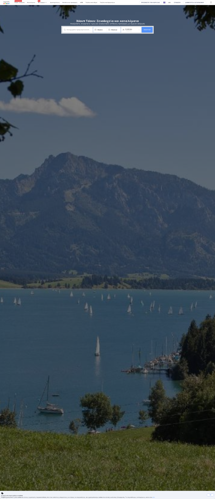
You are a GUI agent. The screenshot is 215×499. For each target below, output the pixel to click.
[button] (164, 2)
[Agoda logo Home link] (6, 2)
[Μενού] (211, 2)
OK (210, 495)
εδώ (153, 497)
